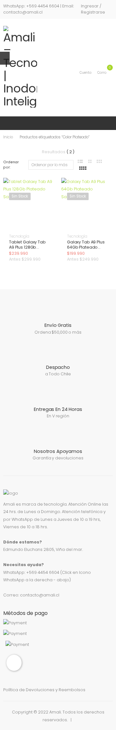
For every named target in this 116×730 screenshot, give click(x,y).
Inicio (8, 137)
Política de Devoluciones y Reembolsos (44, 689)
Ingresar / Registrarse (93, 9)
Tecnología (19, 236)
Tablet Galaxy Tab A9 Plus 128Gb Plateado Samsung (28, 247)
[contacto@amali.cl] (14, 663)
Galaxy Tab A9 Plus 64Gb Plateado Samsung (86, 247)
